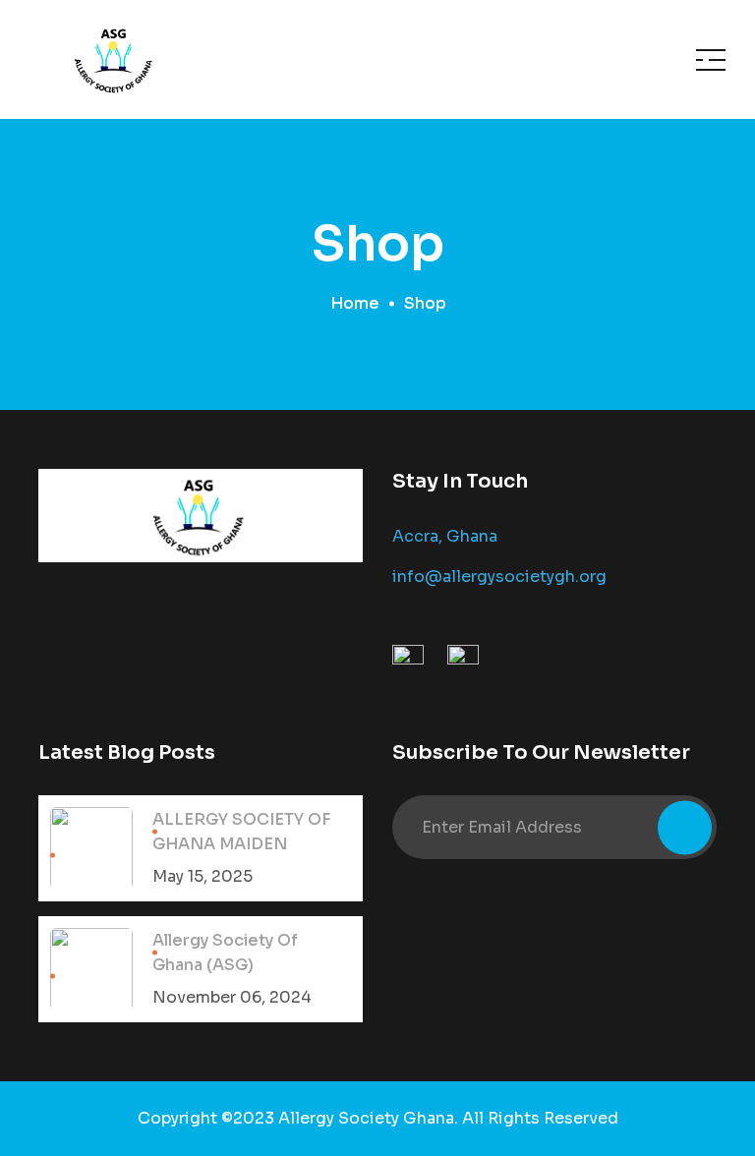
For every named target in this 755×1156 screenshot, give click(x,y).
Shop (425, 303)
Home (354, 303)
